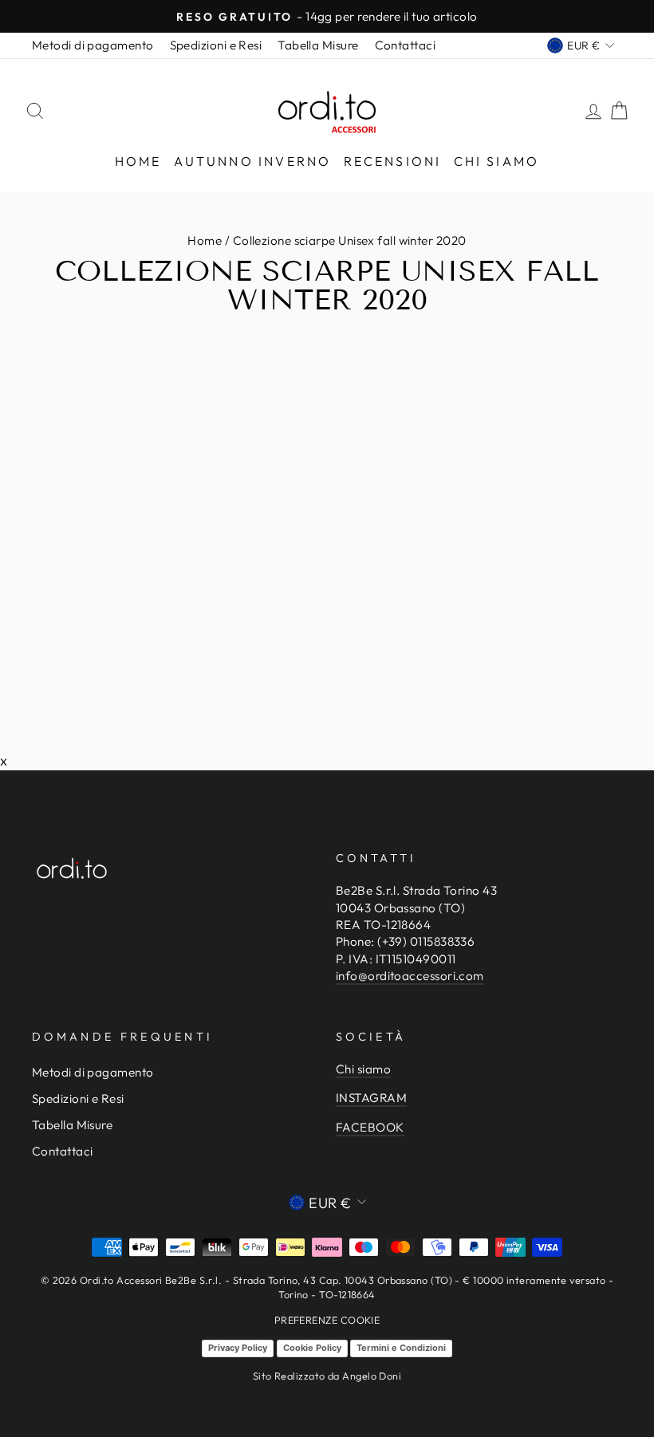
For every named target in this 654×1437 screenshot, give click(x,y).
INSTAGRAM (371, 1097)
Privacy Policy (237, 1347)
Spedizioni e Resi (216, 45)
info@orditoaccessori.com (410, 975)
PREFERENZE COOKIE (327, 1319)
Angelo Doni (371, 1375)
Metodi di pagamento (93, 45)
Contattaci (405, 45)
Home (138, 161)
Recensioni (393, 161)
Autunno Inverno (253, 161)
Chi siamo (497, 161)
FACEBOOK (370, 1127)
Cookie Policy (312, 1347)
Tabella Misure (318, 45)
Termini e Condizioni (401, 1347)
